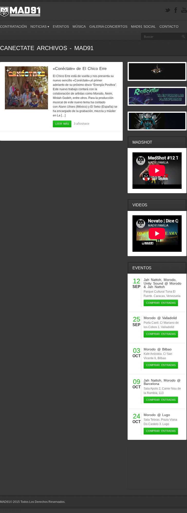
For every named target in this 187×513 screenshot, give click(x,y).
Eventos (61, 26)
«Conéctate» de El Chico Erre (80, 69)
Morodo (170, 280)
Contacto (168, 26)
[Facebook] (176, 10)
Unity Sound (153, 283)
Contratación (13, 26)
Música (79, 26)
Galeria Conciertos (108, 26)
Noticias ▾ (39, 26)
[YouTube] (184, 10)
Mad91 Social (143, 26)
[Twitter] (167, 10)
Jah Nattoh (152, 280)
